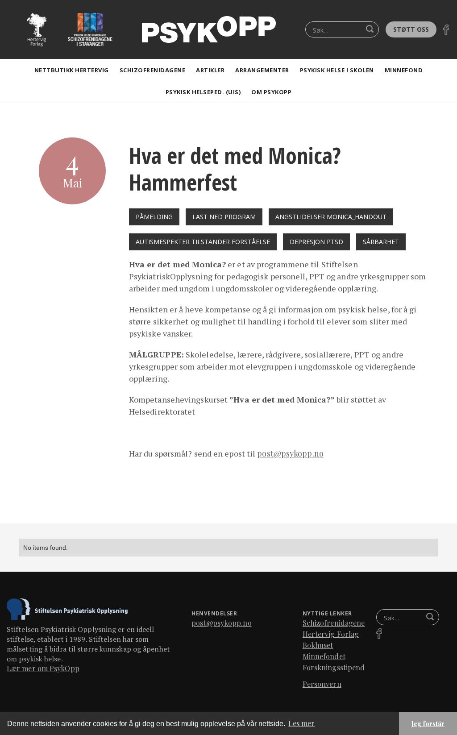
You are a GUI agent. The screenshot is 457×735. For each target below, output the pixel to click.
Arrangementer (262, 70)
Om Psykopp (271, 92)
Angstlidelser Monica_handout (330, 216)
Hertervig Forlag (331, 634)
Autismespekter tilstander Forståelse (203, 241)
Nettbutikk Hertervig (71, 70)
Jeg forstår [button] (428, 723)
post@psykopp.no (290, 453)
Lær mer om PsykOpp (43, 668)
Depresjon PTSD (316, 241)
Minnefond (404, 70)
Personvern (322, 684)
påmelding (154, 216)
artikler (210, 70)
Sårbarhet (381, 241)
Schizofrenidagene (153, 70)
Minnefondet (324, 656)
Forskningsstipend (334, 667)
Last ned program (224, 216)
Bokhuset (318, 645)
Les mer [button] (301, 723)
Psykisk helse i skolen (337, 70)
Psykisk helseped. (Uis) (203, 92)
